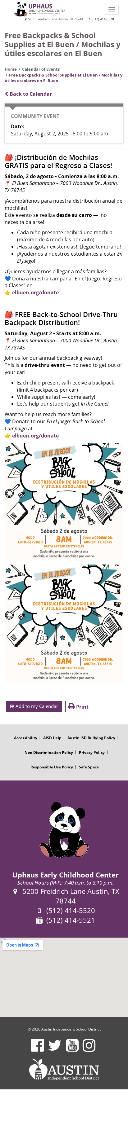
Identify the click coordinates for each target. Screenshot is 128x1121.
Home (11, 69)
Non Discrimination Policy (49, 752)
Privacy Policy (92, 752)
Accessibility (25, 738)
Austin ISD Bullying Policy (91, 738)
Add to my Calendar (36, 706)
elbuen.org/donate (35, 292)
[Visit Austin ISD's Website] (64, 1069)
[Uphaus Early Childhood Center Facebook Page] (37, 1049)
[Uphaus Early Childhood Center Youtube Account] (72, 1049)
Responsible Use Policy (51, 767)
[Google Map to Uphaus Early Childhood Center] (64, 978)
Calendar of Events (41, 69)
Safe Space (89, 767)
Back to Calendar (30, 93)
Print (82, 706)
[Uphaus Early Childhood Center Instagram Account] (89, 1049)
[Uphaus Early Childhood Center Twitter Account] (55, 1049)
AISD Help (52, 738)
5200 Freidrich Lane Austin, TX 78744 (55, 19)
